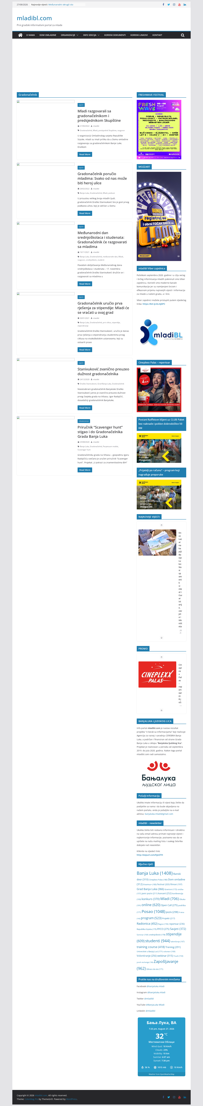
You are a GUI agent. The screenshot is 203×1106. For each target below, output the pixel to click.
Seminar (142, 934)
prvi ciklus (107, 322)
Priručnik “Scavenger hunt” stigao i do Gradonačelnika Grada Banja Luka (100, 432)
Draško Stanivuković (88, 383)
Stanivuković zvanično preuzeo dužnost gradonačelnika (103, 371)
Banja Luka (84, 193)
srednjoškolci (91, 260)
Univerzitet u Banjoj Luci (150, 951)
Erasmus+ (150, 884)
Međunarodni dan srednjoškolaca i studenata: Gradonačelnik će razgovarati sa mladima (102, 239)
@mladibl (149, 998)
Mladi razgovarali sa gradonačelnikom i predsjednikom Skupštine (99, 116)
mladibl (96, 126)
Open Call (169, 905)
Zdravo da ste (154, 969)
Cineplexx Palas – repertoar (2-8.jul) (180, 683)
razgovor (121, 130)
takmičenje (178, 941)
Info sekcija (89, 35)
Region (163, 924)
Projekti (168, 918)
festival (163, 884)
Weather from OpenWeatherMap (161, 1074)
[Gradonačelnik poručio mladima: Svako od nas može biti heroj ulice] (46, 178)
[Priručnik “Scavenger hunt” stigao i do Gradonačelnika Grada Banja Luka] (46, 431)
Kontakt (157, 35)
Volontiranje (147, 955)
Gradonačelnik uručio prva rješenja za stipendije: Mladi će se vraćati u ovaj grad (103, 308)
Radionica (147, 923)
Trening (173, 947)
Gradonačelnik (86, 130)
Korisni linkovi (139, 35)
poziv (172, 912)
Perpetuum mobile (110, 446)
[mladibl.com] (20, 35)
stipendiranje (83, 325)
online (151, 905)
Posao (153, 911)
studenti (101, 260)
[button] (76, 35)
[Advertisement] (101, 70)
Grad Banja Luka (104, 383)
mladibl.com (34, 18)
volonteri (169, 951)
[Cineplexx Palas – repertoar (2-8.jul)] (157, 674)
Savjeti (178, 929)
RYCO (163, 929)
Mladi (95, 130)
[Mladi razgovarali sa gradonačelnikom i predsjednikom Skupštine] (46, 115)
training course (151, 947)
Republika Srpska (147, 929)
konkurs (151, 899)
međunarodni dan (110, 256)
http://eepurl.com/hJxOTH (150, 854)
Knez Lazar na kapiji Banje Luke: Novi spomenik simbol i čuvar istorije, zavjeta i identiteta (180, 579)
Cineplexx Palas (158, 879)
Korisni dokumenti (115, 35)
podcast (111, 193)
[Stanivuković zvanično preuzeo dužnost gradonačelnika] (46, 373)
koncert (165, 893)
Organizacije (68, 35)
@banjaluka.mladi (156, 986)
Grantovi (171, 889)
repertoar (177, 923)
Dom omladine (48, 35)
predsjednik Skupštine (107, 130)
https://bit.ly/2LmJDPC (154, 303)
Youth (178, 956)
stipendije (116, 322)
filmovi (176, 884)
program (151, 918)
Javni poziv (150, 893)
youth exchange (145, 962)
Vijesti (81, 105)
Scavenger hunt (84, 449)
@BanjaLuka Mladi (155, 1004)
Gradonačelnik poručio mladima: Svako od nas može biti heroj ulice (102, 178)
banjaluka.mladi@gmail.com (159, 813)
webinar (165, 955)
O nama (30, 35)
